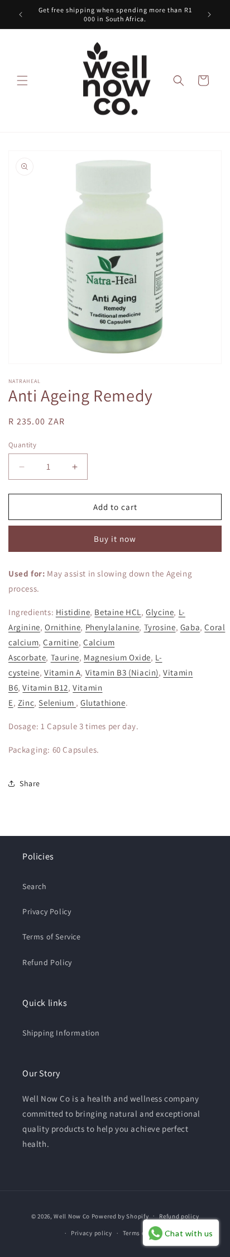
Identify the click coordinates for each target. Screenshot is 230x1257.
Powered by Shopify (120, 1216)
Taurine (65, 657)
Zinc (26, 702)
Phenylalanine (112, 627)
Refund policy (179, 1216)
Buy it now (115, 538)
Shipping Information (61, 1033)
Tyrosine (160, 627)
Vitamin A (62, 672)
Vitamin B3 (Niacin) (122, 672)
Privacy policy (91, 1233)
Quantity (22, 445)
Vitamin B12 (45, 687)
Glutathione (103, 702)
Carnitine (60, 642)
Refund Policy (47, 962)
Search (34, 886)
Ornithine (62, 627)
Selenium (57, 702)
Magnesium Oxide (117, 657)
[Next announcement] (209, 14)
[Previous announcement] (20, 14)
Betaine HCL (117, 612)
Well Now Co (72, 1216)
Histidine (73, 612)
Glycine (160, 612)
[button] (22, 80)
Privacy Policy (46, 911)
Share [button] (30, 783)
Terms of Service (51, 937)
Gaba (190, 627)
